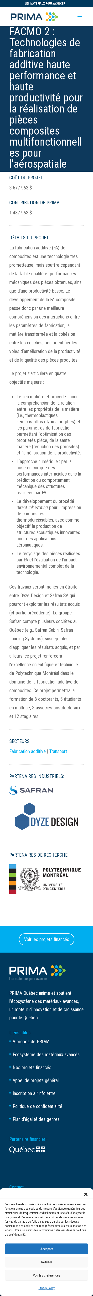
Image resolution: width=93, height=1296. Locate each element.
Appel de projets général (36, 1080)
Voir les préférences (46, 1275)
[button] (85, 1194)
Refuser (46, 1262)
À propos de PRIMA (31, 1041)
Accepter (46, 1249)
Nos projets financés (32, 1067)
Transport (58, 751)
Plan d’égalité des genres (36, 1119)
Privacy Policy (47, 1288)
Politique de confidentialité (37, 1106)
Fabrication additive (27, 751)
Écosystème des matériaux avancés (46, 1054)
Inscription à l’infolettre (34, 1093)
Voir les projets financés (46, 939)
